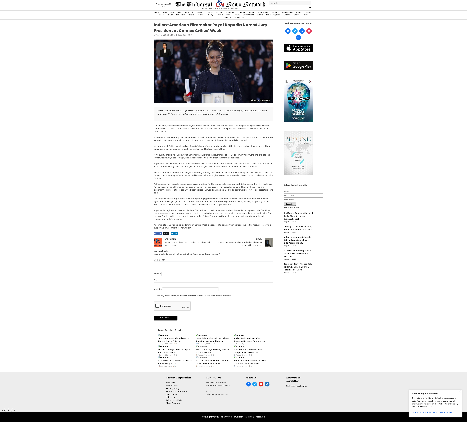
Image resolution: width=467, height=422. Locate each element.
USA (172, 12)
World (164, 12)
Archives (287, 15)
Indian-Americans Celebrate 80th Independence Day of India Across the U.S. (297, 240)
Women (242, 12)
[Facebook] (287, 31)
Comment (159, 259)
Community (189, 12)
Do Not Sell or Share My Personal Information (432, 412)
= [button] (13, 410)
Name (157, 273)
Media (251, 12)
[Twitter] (294, 31)
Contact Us (239, 17)
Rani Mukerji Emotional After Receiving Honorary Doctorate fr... (250, 340)
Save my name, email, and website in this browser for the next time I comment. (193, 295)
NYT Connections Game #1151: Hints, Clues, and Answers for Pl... (213, 362)
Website (158, 289)
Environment (248, 15)
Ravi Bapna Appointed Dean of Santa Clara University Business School (298, 216)
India (179, 12)
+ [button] (8, 410)
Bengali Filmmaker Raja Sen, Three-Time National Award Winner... (213, 340)
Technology (230, 12)
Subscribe (170, 397)
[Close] (460, 391)
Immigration (287, 12)
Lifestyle (211, 15)
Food (161, 15)
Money (219, 12)
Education (180, 15)
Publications (172, 385)
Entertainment (263, 12)
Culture (260, 15)
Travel (308, 12)
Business (209, 12)
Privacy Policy (172, 388)
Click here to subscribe (297, 386)
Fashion (170, 15)
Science (201, 15)
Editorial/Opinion (273, 15)
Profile (228, 15)
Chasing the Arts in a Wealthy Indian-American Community (298, 228)
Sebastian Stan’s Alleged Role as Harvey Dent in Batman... (173, 340)
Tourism (299, 12)
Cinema (275, 12)
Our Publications (301, 15)
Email (157, 280)
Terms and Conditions (176, 391)
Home (156, 12)
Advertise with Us (174, 400)
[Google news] (298, 37)
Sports (220, 15)
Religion (191, 15)
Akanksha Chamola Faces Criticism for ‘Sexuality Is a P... (175, 362)
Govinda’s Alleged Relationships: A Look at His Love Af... (174, 351)
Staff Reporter (179, 35)
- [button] (4, 410)
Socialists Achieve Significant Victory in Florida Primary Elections (297, 253)
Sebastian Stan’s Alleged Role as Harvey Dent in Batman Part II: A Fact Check (298, 267)
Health (200, 12)
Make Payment (173, 403)
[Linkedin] (301, 31)
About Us (227, 17)
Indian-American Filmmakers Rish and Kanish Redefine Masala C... (250, 362)
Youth (237, 15)
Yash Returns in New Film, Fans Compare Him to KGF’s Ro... (248, 351)
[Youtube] (309, 31)
